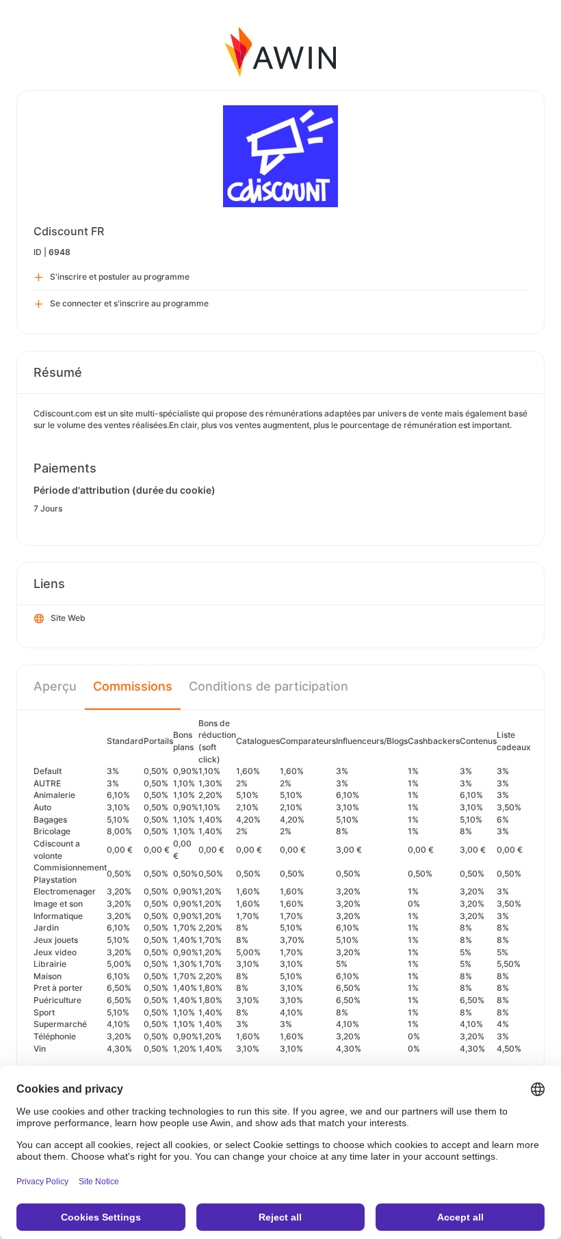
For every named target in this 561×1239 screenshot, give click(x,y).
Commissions (132, 686)
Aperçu (55, 686)
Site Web (68, 618)
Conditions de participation (268, 686)
